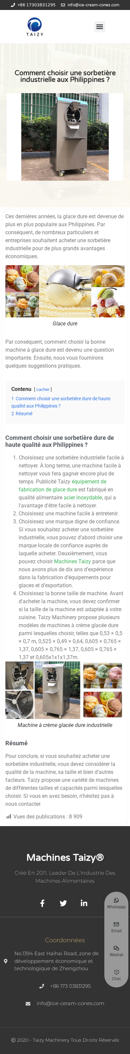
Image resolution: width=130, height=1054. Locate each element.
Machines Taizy (72, 561)
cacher (42, 389)
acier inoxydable (83, 497)
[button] (99, 26)
